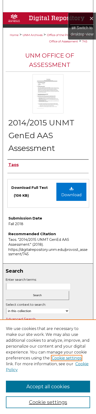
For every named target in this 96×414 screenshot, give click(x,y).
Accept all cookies (48, 387)
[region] (48, 366)
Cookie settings (66, 358)
